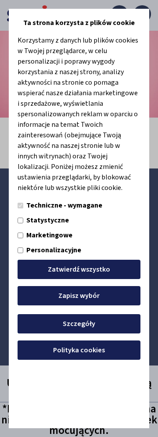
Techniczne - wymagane (64, 205)
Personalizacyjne (53, 250)
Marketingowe (49, 235)
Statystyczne (47, 220)
